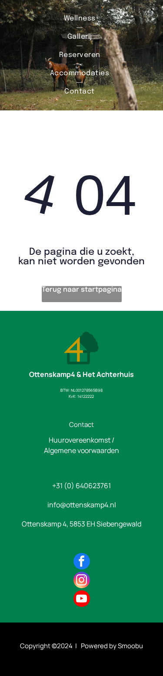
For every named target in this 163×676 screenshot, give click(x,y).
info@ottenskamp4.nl (81, 504)
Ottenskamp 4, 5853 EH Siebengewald (81, 524)
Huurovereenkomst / (81, 440)
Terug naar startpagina (82, 289)
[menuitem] (79, 19)
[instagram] (81, 581)
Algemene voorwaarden (81, 450)
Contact (81, 424)
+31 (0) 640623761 (81, 485)
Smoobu (130, 645)
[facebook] (81, 562)
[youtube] (81, 599)
